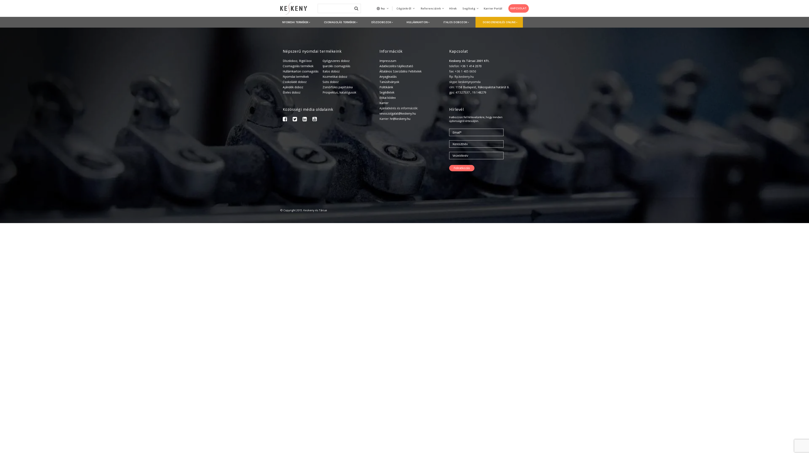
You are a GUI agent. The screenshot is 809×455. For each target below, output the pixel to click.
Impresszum (387, 61)
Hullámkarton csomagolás (301, 71)
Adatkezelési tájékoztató (396, 66)
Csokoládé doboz (295, 82)
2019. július (751, 394)
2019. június (751, 400)
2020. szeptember (756, 355)
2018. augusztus (755, 446)
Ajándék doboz (293, 87)
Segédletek (386, 92)
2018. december (754, 433)
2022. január (752, 302)
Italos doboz (331, 71)
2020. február (752, 381)
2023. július (751, 270)
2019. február (752, 420)
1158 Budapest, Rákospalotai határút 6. (482, 87)
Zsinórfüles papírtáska (338, 87)
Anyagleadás (388, 77)
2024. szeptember (756, 257)
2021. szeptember (756, 315)
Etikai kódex (387, 98)
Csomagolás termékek (298, 66)
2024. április (751, 263)
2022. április (751, 289)
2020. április (751, 374)
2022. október (753, 276)
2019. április (751, 413)
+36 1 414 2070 (471, 66)
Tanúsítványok (389, 82)
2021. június (751, 322)
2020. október (753, 348)
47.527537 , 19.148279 (470, 92)
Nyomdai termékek (296, 77)
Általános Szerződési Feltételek (400, 71)
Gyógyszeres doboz (336, 61)
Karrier (383, 103)
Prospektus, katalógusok (339, 92)
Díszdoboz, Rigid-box (297, 61)
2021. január (752, 342)
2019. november (754, 387)
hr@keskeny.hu (400, 119)
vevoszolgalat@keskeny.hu (397, 113)
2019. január (752, 426)
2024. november (754, 244)
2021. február (752, 335)
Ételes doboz (291, 92)
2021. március (753, 329)
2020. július (751, 361)
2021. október (753, 309)
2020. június (751, 368)
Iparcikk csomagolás (336, 66)
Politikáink (386, 87)
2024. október (753, 250)
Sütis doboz (331, 82)
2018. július (751, 453)
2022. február (752, 296)
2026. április (751, 224)
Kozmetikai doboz (335, 77)
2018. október (753, 440)
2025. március (753, 231)
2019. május (751, 407)
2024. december (754, 237)
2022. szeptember (756, 283)
